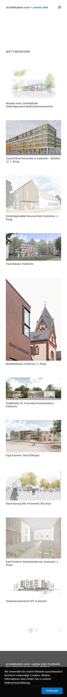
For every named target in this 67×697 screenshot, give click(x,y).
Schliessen (52, 690)
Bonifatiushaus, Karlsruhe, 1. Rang (26, 363)
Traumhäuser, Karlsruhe (20, 263)
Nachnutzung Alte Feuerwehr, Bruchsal (28, 503)
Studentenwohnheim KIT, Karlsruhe (26, 601)
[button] (59, 7)
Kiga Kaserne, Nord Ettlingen (23, 455)
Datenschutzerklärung (17, 682)
